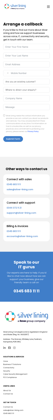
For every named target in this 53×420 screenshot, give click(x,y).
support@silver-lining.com (21, 212)
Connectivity (8, 367)
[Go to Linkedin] (4, 348)
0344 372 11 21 (14, 207)
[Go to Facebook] (9, 348)
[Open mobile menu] (48, 7)
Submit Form (13, 139)
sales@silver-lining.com (20, 189)
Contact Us (8, 394)
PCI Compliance (10, 377)
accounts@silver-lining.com (22, 236)
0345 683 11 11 (14, 184)
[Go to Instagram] (14, 348)
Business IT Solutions (12, 364)
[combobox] (6, 73)
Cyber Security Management (15, 374)
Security (6, 371)
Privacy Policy (33, 131)
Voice (5, 361)
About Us (7, 390)
